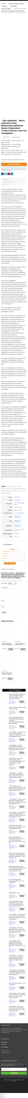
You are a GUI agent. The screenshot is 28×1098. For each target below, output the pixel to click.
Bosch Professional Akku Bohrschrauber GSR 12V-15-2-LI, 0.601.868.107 (16, 881)
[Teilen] (2, 1096)
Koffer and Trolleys (6, 8)
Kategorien (4, 6)
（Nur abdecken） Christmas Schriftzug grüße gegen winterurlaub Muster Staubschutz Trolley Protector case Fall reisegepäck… (17, 761)
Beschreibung (5, 179)
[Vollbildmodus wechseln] (3, 1096)
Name (3, 600)
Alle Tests (3, 1044)
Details (22, 159)
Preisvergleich (4, 1042)
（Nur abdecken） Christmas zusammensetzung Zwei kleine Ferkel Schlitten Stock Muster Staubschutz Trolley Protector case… (16, 958)
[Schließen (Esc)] (0, 1096)
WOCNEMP (17, 497)
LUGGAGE (16, 533)
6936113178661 (18, 507)
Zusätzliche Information (7, 181)
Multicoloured (17, 500)
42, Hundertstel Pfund (19, 513)
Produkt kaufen (14, 164)
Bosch (10, 849)
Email (3, 606)
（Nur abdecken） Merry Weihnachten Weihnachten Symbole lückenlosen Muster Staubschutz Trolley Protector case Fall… (17, 943)
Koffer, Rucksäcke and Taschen (16, 3)
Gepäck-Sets (5, 641)
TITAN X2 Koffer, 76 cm (14, 892)
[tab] (14, 179)
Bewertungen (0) (6, 184)
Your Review (4, 587)
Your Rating (4, 583)
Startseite (3, 3)
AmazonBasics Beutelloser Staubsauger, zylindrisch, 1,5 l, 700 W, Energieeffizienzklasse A (17, 827)
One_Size (16, 536)
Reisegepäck (14, 6)
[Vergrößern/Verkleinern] (5, 1096)
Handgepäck (18, 641)
